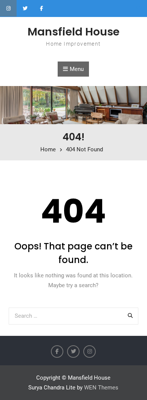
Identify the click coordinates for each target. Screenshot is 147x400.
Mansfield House (73, 31)
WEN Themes (101, 387)
